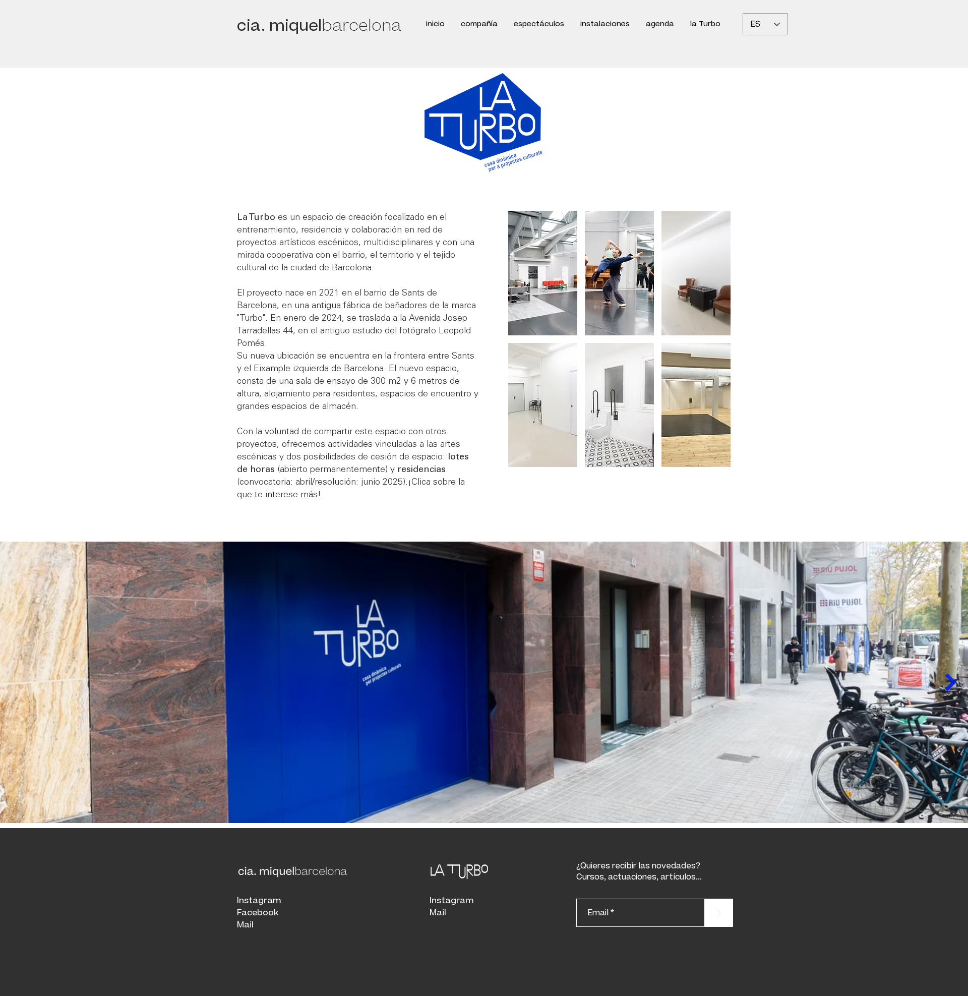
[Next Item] (950, 682)
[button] (539, 24)
